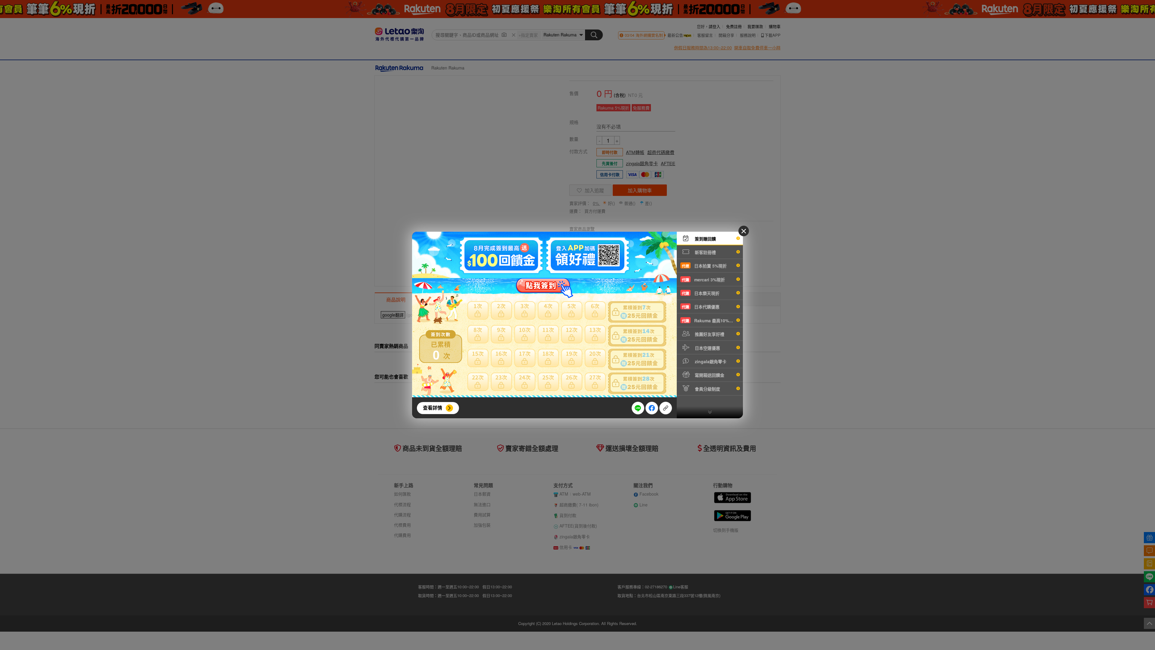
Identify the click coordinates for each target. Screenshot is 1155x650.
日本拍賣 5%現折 (704, 266)
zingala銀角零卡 (710, 361)
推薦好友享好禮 (709, 334)
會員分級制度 (707, 389)
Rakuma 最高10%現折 (709, 320)
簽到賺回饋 (705, 239)
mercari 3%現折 (703, 280)
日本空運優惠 (707, 348)
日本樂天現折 (700, 293)
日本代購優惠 (700, 307)
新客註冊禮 (705, 252)
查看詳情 (432, 407)
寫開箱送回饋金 (709, 375)
